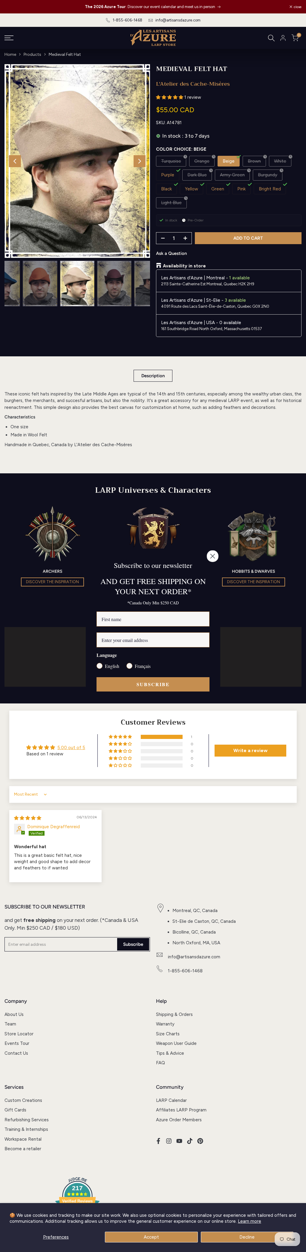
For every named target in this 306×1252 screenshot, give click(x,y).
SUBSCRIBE (153, 684)
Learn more (249, 1221)
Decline (247, 1237)
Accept (151, 1237)
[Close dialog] (212, 556)
